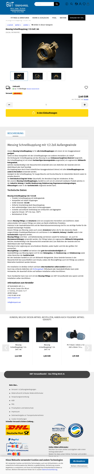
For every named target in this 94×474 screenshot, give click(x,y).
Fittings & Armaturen (20, 18)
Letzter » (26, 25)
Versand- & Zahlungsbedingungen (23, 389)
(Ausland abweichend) (33, 89)
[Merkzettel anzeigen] (84, 4)
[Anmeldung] (80, 4)
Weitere (63, 18)
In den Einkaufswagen (47, 113)
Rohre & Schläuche (40, 18)
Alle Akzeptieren (79, 461)
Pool (54, 18)
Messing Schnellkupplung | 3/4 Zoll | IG (47, 347)
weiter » (18, 25)
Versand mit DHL (77, 18)
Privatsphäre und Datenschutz (22, 408)
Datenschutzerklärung (49, 469)
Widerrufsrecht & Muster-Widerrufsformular (27, 393)
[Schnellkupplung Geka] (47, 51)
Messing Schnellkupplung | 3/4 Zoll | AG (18, 347)
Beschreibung (15, 133)
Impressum (15, 412)
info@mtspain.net (14, 302)
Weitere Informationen (79, 466)
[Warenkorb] (88, 4)
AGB (12, 401)
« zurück (10, 25)
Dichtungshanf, (38, 269)
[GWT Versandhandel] (18, 7)
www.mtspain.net (13, 298)
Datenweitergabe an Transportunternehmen (27, 415)
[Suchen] (57, 4)
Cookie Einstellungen (19, 419)
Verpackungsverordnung (20, 397)
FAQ (12, 404)
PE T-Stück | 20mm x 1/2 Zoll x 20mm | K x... (75, 346)
